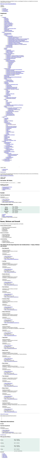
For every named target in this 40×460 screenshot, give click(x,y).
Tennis (7, 132)
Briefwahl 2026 (10, 110)
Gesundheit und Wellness (8, 120)
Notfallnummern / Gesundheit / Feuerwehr (11, 89)
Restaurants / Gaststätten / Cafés (10, 140)
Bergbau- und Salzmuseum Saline (10, 28)
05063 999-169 (8, 294)
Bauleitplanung (7, 147)
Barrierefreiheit (4, 457)
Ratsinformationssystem (10, 60)
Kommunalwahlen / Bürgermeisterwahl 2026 (14, 107)
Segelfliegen (8, 131)
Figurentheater (8, 85)
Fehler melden (4, 456)
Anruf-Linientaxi (9, 102)
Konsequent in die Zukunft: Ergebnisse (12, 74)
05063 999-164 (8, 371)
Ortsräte (9, 67)
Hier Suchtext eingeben (4, 182)
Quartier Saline (8, 153)
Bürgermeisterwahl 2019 (10, 115)
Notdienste (4, 170)
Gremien (9, 65)
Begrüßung (6, 18)
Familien (5, 35)
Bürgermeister (8, 54)
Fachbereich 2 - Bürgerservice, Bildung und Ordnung (15, 56)
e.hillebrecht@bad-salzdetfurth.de (11, 259)
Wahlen (5, 106)
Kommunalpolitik (7, 59)
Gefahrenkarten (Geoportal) (11, 98)
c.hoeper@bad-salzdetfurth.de (10, 309)
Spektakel (6, 27)
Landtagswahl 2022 (9, 113)
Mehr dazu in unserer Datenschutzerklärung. (8, 3)
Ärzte (7, 90)
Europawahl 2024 (9, 112)
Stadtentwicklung (7, 68)
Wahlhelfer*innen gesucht (12, 108)
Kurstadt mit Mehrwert (8, 22)
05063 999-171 (8, 345)
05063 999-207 (8, 383)
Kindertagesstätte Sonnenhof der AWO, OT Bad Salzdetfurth (18, 41)
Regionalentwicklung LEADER (9, 75)
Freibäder (6, 135)
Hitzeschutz (8, 94)
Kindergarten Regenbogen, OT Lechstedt (15, 36)
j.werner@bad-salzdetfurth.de (10, 411)
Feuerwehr (8, 91)
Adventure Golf (8, 123)
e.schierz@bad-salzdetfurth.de (10, 374)
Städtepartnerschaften (8, 30)
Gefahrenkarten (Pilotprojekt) (11, 97)
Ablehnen (2, 5)
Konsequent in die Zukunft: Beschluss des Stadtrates (15, 71)
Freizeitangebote (7, 122)
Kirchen (5, 116)
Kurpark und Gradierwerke (8, 23)
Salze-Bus (8, 103)
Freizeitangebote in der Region (9, 134)
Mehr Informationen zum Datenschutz (6, 175)
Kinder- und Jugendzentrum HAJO (12, 84)
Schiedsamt (6, 82)
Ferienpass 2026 (9, 86)
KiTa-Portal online (9, 46)
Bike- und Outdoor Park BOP (11, 124)
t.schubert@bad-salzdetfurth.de (11, 386)
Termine (9, 156)
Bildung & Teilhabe (9, 51)
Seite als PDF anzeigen (4, 414)
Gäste (3, 117)
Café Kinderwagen (9, 47)
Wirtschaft (4, 141)
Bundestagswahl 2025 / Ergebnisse (12, 111)
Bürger (3, 32)
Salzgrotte (6, 121)
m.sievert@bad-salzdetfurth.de (10, 399)
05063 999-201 (8, 396)
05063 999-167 (8, 319)
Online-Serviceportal (7, 33)
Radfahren (8, 129)
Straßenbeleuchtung (9, 157)
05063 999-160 (8, 409)
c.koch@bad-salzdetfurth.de (10, 335)
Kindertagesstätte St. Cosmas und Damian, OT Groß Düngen (18, 38)
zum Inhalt (4, 8)
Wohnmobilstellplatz (7, 139)
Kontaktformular (3, 434)
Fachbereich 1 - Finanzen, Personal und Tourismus (15, 55)
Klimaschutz (6, 152)
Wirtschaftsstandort (7, 142)
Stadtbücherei (6, 26)
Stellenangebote (9, 79)
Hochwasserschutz (7, 95)
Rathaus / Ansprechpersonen (9, 53)
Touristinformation (5, 187)
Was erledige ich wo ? (8, 34)
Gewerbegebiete (7, 143)
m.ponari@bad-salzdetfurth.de (10, 361)
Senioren (5, 48)
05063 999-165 (8, 358)
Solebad (3, 189)
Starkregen (6, 96)
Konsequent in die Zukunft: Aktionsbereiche (13, 72)
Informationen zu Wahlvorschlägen (14, 109)
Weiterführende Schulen (10, 50)
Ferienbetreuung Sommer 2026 (11, 88)
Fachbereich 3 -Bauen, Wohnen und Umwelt (13, 57)
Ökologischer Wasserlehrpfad (11, 127)
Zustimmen (2, 6)
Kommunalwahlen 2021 (10, 114)
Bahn (7, 100)
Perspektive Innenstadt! (10, 70)
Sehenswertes (6, 21)
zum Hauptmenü (5, 9)
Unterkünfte (6, 118)
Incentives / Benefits (9, 80)
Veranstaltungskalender (8, 25)
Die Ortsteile (6, 20)
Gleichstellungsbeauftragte (11, 58)
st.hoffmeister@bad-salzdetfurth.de (11, 322)
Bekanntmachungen (7, 77)
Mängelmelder (6, 76)
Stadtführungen (7, 137)
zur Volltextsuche (5, 11)
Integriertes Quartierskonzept (13, 154)
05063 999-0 (6, 199)
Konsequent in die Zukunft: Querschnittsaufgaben (14, 73)
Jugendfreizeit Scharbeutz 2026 (11, 87)
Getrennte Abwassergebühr (9, 105)
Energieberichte (9, 158)
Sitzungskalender (11, 62)
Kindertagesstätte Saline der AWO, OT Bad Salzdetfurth (17, 39)
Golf (7, 125)
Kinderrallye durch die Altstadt (11, 126)
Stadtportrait (6, 19)
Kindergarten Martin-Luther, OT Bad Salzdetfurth (16, 40)
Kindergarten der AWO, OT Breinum (14, 42)
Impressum (4, 454)
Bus (7, 101)
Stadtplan (6, 138)
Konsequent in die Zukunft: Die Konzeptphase (14, 69)
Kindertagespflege (9, 45)
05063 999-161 (8, 256)
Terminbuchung (7, 160)
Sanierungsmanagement (12, 155)
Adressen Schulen (9, 52)
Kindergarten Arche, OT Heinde (13, 37)
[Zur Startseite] (12, 166)
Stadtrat (9, 66)
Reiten (7, 130)
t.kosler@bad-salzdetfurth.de (10, 348)
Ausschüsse (10, 63)
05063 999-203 (8, 269)
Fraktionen (10, 64)
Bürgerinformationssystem (10, 61)
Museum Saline (7, 136)
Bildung (5, 49)
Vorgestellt (4, 17)
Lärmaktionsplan (7, 150)
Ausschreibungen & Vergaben (9, 151)
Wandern (7, 133)
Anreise (5, 119)
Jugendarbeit (6, 83)
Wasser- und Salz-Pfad (8, 24)
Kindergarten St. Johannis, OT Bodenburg (15, 43)
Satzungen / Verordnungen (9, 81)
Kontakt (3, 453)
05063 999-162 (8, 307)
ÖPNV (5, 99)
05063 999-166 (8, 332)
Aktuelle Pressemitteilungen (9, 31)
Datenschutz (4, 455)
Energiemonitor (7, 159)
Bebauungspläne (9, 148)
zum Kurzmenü (5, 10)
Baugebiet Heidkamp (9, 146)
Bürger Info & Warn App (10, 93)
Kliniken (7, 92)
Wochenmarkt (6, 29)
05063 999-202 (8, 282)
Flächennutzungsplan (10, 149)
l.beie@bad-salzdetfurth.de (10, 272)
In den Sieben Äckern (9, 144)
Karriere (5, 78)
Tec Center (8, 145)
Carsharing (8, 104)
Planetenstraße (8, 128)
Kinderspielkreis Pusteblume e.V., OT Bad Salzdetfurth (17, 44)
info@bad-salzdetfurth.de (8, 201)
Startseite (4, 214)
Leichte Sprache (5, 169)
